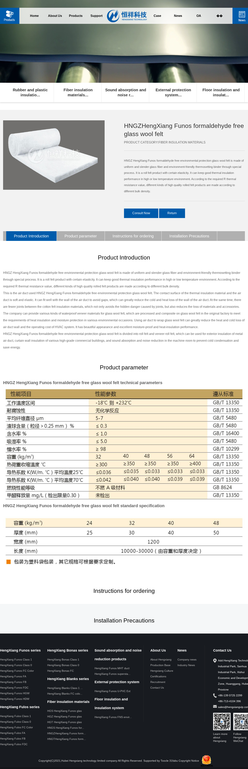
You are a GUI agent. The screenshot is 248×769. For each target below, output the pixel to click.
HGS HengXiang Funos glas (64, 710)
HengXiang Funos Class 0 (16, 665)
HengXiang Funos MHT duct (112, 668)
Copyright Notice (189, 760)
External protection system (117, 682)
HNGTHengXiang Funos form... (66, 739)
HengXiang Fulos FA (12, 733)
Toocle (165, 760)
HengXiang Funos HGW (14, 693)
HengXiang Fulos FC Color (16, 727)
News (178, 15)
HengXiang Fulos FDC (14, 744)
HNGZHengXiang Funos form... (66, 733)
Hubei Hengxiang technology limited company (89, 760)
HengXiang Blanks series (68, 679)
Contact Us (157, 687)
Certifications (158, 676)
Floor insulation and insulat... (221, 92)
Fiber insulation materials (68, 702)
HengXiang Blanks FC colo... (64, 693)
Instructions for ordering (133, 236)
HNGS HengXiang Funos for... (65, 727)
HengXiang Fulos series (20, 707)
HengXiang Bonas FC (60, 670)
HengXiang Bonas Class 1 (63, 659)
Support (96, 15)
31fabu (173, 760)
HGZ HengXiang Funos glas (64, 716)
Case (157, 15)
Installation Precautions (189, 236)
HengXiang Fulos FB (12, 738)
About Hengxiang (160, 659)
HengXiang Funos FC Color (17, 670)
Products (76, 15)
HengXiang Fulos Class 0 (15, 721)
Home (34, 15)
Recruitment (157, 682)
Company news (186, 659)
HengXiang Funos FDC (14, 687)
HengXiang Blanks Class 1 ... (65, 688)
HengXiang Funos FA (13, 676)
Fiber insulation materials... (78, 92)
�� (219, 15)
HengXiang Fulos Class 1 (15, 716)
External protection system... (173, 92)
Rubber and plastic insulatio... (30, 92)
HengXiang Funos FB (13, 682)
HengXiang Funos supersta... (112, 673)
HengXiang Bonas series (67, 650)
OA (198, 15)
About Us (55, 15)
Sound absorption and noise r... (125, 92)
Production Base (160, 665)
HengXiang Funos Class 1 (16, 659)
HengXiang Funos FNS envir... (113, 717)
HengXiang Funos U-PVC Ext (112, 691)
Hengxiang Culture (161, 670)
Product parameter (81, 236)
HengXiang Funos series (20, 650)
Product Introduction (31, 236)
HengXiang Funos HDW (14, 698)
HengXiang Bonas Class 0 (63, 665)
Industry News (186, 665)
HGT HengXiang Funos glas (64, 722)
